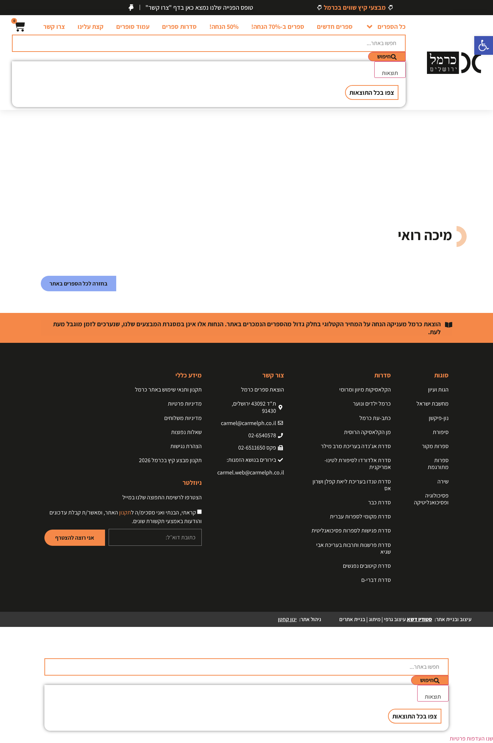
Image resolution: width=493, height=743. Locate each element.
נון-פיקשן (439, 418)
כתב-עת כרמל (375, 418)
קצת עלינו (91, 26)
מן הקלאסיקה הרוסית (367, 432)
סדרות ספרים (179, 26)
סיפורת (441, 432)
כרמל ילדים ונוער (372, 403)
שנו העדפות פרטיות (471, 738)
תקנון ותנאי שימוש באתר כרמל (168, 389)
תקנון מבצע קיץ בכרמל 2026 (170, 460)
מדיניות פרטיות (185, 403)
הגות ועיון (438, 389)
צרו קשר (54, 26)
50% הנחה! (224, 26)
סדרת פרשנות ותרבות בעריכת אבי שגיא (353, 548)
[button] (483, 45)
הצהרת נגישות (186, 446)
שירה (443, 481)
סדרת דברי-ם (376, 579)
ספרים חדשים (335, 26)
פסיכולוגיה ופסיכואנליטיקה (431, 499)
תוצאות (390, 73)
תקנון (125, 512)
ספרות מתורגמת (438, 463)
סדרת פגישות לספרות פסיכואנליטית (351, 530)
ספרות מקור (435, 446)
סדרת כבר (379, 502)
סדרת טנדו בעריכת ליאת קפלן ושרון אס (352, 485)
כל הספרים (392, 26)
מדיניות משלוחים (183, 418)
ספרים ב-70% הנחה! (277, 26)
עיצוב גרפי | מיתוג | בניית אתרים (385, 619)
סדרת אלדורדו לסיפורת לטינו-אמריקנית (357, 463)
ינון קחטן (287, 619)
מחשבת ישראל (432, 403)
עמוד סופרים (132, 26)
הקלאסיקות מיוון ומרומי (365, 389)
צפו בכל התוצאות (371, 92)
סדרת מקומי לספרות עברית (360, 516)
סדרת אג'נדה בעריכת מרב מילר (356, 446)
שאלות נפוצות (186, 432)
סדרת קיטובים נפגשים (367, 565)
